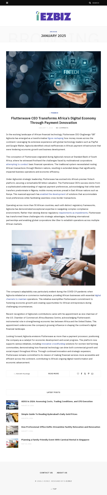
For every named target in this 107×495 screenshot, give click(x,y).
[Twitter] (85, 374)
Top (54, 489)
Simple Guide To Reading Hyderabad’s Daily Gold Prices (49, 414)
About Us (62, 473)
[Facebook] (81, 374)
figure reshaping (56, 138)
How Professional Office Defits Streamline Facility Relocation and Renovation (60, 427)
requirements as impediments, (74, 212)
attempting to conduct (17, 164)
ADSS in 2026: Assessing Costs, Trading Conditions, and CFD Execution (57, 401)
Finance (54, 113)
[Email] (92, 374)
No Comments (62, 128)
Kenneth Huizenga (23, 374)
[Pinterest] (88, 374)
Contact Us (46, 473)
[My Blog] (53, 16)
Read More (53, 374)
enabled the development (53, 194)
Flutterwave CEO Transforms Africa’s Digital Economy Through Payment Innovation (53, 120)
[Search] (90, 3)
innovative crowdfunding (53, 343)
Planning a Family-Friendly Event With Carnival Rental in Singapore (55, 439)
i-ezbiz (68, 481)
